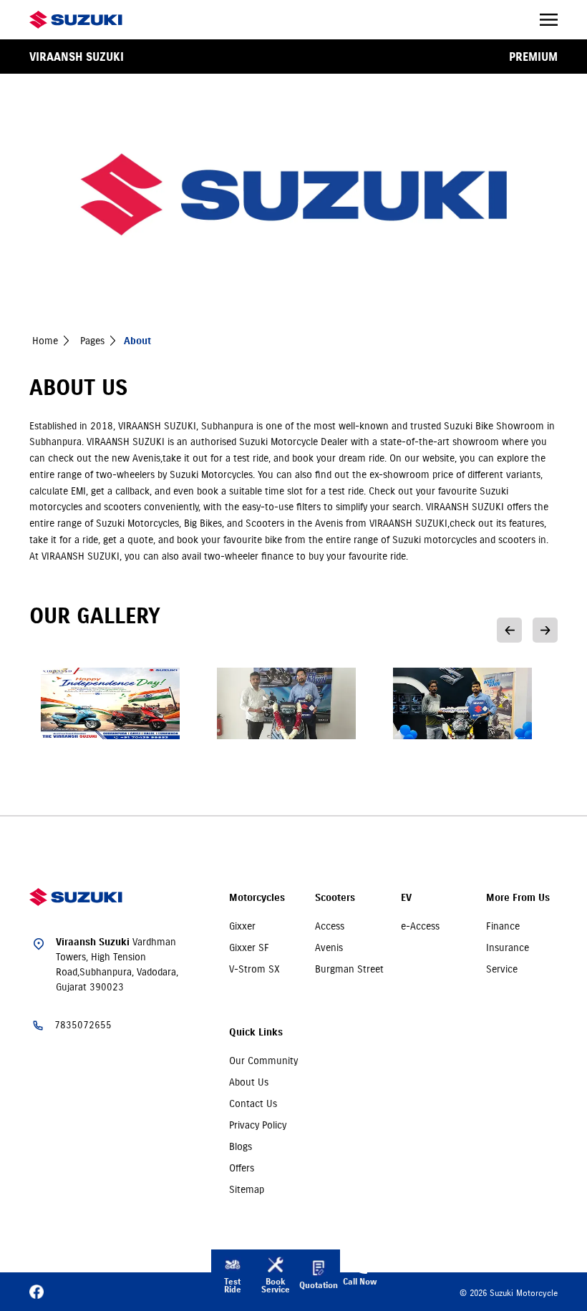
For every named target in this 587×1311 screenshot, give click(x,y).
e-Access (420, 926)
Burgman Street (349, 968)
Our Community (263, 1060)
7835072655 (83, 1024)
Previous (509, 630)
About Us (248, 1082)
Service (502, 968)
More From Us (518, 898)
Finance (503, 926)
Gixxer (242, 926)
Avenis (329, 947)
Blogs (240, 1146)
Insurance (507, 947)
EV (406, 898)
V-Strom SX (254, 968)
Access (329, 926)
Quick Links (256, 1032)
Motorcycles (257, 898)
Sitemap (246, 1189)
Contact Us (253, 1103)
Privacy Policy (257, 1125)
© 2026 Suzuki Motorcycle (509, 1292)
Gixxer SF (249, 947)
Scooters (335, 898)
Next (545, 630)
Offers (241, 1167)
